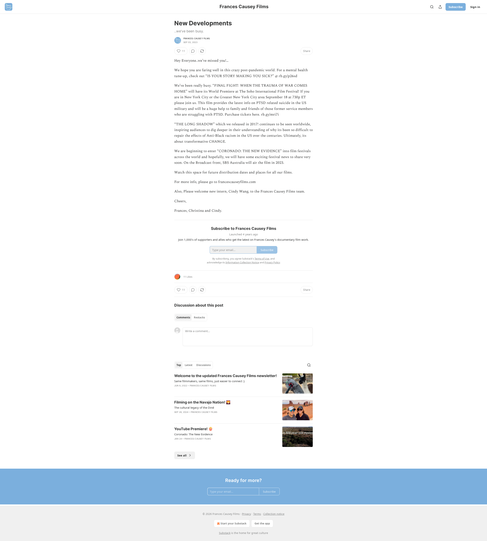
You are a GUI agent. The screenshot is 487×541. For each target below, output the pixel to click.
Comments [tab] (183, 317)
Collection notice (273, 514)
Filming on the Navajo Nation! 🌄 (202, 402)
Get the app (262, 523)
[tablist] (190, 317)
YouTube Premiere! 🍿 (193, 429)
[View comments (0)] (193, 51)
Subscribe (456, 7)
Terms (257, 514)
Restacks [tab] (199, 317)
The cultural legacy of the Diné (194, 407)
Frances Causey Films (196, 38)
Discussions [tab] (203, 365)
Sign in (475, 7)
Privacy (246, 514)
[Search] (432, 7)
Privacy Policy (272, 262)
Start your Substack (233, 523)
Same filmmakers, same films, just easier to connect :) (209, 381)
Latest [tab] (189, 365)
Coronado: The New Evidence (193, 434)
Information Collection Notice (242, 262)
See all (182, 455)
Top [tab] (179, 365)
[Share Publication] (440, 7)
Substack (224, 533)
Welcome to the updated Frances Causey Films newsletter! (225, 376)
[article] (243, 383)
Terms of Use (262, 258)
